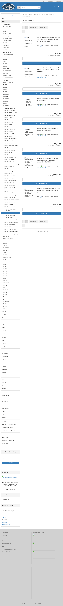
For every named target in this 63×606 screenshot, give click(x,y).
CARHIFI (4, 411)
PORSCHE (4, 369)
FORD (3, 327)
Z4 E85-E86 (6, 301)
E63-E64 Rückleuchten (10, 182)
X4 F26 (4, 273)
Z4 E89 (4, 303)
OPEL (3, 363)
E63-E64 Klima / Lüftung (10, 157)
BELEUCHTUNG (6, 408)
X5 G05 (5, 285)
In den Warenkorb (41, 63)
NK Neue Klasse (7, 33)
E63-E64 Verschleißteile (10, 229)
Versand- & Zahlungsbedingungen (10, 540)
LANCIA (4, 343)
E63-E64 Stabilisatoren (10, 224)
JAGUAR (4, 337)
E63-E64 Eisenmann (10, 215)
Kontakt (4, 538)
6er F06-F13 (6, 236)
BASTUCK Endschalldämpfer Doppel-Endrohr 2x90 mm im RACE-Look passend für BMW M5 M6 (47, 160)
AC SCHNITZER (7, 26)
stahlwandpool (6, 524)
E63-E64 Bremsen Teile (10, 129)
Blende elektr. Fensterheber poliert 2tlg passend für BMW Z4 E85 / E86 (10, 484)
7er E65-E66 (6, 247)
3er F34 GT (5, 73)
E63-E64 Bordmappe (9, 126)
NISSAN (4, 359)
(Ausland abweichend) (42, 46)
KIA (3, 340)
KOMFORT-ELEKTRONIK (7, 427)
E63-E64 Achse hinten (10, 115)
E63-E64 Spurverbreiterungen (11, 222)
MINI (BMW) (5, 353)
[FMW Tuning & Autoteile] (8, 8)
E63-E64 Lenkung (9, 171)
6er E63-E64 (6, 105)
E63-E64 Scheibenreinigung (11, 195)
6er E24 (5, 103)
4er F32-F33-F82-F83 (8, 78)
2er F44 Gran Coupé (8, 54)
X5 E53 (4, 278)
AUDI (3, 18)
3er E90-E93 (6, 68)
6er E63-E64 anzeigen (10, 108)
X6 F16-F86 (6, 289)
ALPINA (5, 29)
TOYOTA (4, 388)
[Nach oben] (58, 603)
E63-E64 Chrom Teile (9, 133)
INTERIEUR (4, 421)
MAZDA (4, 346)
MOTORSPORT (5, 434)
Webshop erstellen (26, 603)
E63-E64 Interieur (8, 152)
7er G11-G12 (6, 252)
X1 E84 (4, 259)
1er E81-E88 (6, 45)
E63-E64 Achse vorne (9, 117)
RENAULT (4, 372)
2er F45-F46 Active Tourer (9, 57)
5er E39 (5, 91)
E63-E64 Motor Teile (9, 178)
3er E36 (5, 63)
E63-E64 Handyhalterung (10, 147)
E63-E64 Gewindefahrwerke (11, 145)
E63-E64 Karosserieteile (10, 154)
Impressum (4, 535)
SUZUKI (4, 385)
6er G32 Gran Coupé (8, 238)
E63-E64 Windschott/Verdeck (11, 231)
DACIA (3, 317)
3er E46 (5, 66)
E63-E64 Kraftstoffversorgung (12, 164)
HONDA (4, 330)
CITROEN (4, 314)
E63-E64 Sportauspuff (10, 206)
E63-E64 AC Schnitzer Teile (11, 112)
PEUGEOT (4, 366)
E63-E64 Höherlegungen (10, 150)
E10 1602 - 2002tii (7, 40)
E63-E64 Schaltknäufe (10, 185)
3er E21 (5, 59)
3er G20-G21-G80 (7, 75)
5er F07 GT (5, 96)
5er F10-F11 (6, 98)
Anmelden (10, 462)
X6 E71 (4, 287)
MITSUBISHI (5, 356)
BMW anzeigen (6, 24)
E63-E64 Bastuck (10, 213)
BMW (3, 21)
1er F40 (5, 50)
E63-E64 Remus (9, 217)
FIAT (3, 324)
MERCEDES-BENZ (6, 350)
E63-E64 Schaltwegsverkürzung (10, 192)
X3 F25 (4, 268)
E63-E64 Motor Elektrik (10, 175)
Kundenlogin (50, 1)
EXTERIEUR (4, 417)
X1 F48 (4, 262)
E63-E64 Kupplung (9, 168)
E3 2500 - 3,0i (6, 36)
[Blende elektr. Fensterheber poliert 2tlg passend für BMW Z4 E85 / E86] (10, 477)
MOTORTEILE (5, 437)
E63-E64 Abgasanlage (10, 110)
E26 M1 (5, 42)
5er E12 (5, 84)
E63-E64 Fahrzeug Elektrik (11, 138)
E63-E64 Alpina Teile (9, 119)
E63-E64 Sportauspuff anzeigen (11, 210)
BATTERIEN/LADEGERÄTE (8, 405)
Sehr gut (4, 517)
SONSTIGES (5, 443)
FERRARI (4, 321)
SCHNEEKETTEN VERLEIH (8, 440)
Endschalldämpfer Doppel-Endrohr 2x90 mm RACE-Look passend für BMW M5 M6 (48, 190)
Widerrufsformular (6, 543)
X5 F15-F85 (6, 282)
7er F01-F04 (6, 250)
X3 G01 (5, 271)
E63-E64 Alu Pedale (9, 122)
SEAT (3, 379)
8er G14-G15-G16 (7, 257)
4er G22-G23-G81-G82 (8, 82)
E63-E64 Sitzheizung (9, 204)
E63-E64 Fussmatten (9, 140)
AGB (3, 546)
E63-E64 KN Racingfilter (10, 161)
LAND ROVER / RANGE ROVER (9, 376)
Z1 (4, 296)
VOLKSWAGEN (5, 395)
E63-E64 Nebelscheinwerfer (11, 180)
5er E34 (5, 89)
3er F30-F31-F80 (7, 70)
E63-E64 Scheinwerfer (10, 197)
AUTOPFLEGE (5, 401)
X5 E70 (4, 280)
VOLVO (3, 392)
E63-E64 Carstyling (9, 131)
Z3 (4, 299)
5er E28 (5, 87)
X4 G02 (5, 275)
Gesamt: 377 (5, 522)
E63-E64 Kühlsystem (9, 166)
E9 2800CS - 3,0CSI (7, 38)
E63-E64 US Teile (9, 227)
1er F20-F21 (6, 47)
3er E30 (5, 61)
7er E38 (5, 245)
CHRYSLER (4, 311)
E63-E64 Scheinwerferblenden (12, 199)
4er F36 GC (5, 80)
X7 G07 (5, 294)
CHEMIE (4, 414)
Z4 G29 (5, 306)
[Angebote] (18, 472)
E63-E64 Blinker (8, 124)
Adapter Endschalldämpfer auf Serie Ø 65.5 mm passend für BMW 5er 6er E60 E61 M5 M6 (48, 69)
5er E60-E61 (6, 94)
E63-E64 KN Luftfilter (9, 159)
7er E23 (5, 241)
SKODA (4, 382)
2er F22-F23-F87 (7, 52)
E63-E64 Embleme (9, 136)
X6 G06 (5, 292)
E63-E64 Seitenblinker (10, 202)
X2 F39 (4, 264)
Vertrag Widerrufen (6, 551)
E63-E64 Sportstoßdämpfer (11, 220)
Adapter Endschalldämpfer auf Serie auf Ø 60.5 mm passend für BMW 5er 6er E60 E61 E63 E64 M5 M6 (48, 39)
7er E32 (5, 243)
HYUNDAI (4, 333)
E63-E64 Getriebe (9, 143)
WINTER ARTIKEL (6, 447)
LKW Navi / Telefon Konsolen (9, 430)
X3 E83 (4, 266)
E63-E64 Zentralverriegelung (11, 234)
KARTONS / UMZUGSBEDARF (9, 424)
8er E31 (5, 255)
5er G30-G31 (6, 101)
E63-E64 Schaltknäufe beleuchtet (10, 188)
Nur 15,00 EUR (10, 489)
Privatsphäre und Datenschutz (9, 549)
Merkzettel (58, 1)
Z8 (4, 308)
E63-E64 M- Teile (8, 173)
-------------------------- (6, 398)
